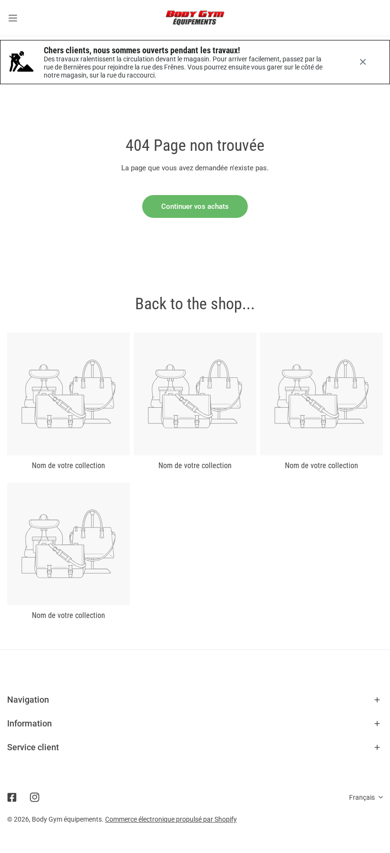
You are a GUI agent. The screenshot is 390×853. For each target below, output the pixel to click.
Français (362, 797)
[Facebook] (11, 797)
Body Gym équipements (67, 819)
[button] (195, 700)
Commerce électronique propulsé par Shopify (171, 819)
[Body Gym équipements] (195, 18)
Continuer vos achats (195, 206)
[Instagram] (34, 797)
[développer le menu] (13, 18)
